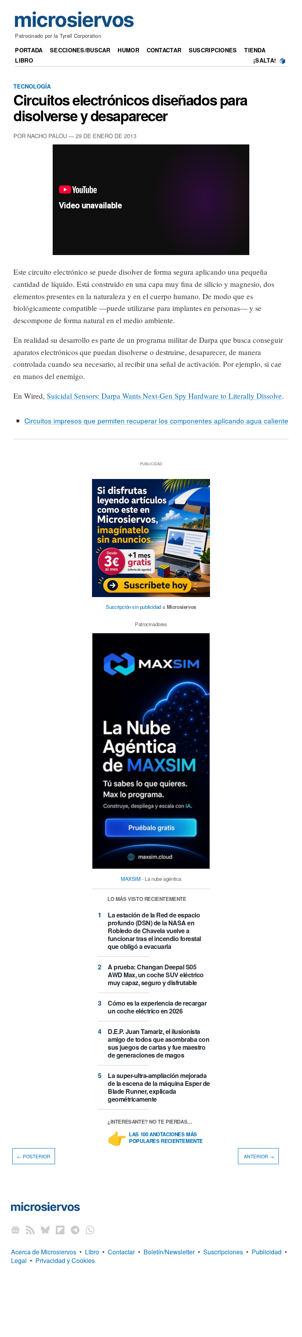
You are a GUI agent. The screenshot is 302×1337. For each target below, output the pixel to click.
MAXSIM (131, 878)
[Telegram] (75, 1230)
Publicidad (267, 1251)
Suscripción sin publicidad (133, 606)
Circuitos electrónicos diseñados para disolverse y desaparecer (130, 107)
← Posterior (33, 1156)
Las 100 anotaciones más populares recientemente (166, 1138)
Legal (19, 1260)
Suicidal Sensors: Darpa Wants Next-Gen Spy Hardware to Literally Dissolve (164, 396)
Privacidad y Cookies (65, 1260)
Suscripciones (213, 50)
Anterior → (258, 1156)
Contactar (164, 50)
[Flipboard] (60, 1230)
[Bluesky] (45, 1230)
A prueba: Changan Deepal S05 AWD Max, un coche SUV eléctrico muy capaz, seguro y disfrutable (156, 974)
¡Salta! (264, 60)
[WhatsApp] (90, 1230)
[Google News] (15, 1230)
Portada (28, 50)
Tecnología (32, 86)
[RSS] (30, 1230)
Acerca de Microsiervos (43, 1251)
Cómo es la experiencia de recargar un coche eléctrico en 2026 (157, 1007)
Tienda (254, 50)
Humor (128, 50)
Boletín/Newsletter (169, 1251)
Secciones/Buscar (80, 50)
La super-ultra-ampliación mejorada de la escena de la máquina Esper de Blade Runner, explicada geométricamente (159, 1087)
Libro (24, 60)
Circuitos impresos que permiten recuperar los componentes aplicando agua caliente (156, 420)
